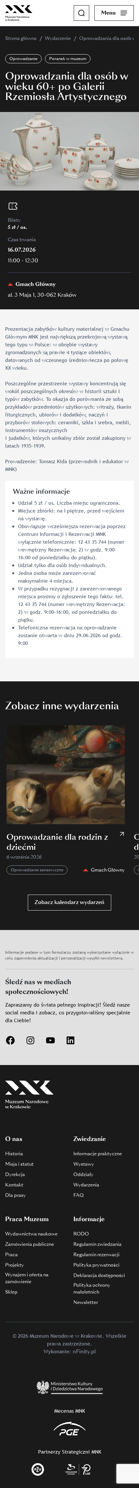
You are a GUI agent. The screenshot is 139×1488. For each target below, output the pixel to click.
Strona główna (21, 38)
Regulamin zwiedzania (97, 1244)
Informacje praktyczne (97, 1153)
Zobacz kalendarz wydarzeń (69, 902)
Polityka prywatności (96, 1265)
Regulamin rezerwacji (96, 1254)
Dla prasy (15, 1195)
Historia (14, 1153)
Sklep (11, 1292)
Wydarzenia (86, 1185)
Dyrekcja (15, 1174)
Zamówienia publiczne (29, 1244)
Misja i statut (19, 1164)
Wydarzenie (58, 38)
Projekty (14, 1265)
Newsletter (85, 1302)
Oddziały (83, 1174)
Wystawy (83, 1164)
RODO (81, 1234)
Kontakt (14, 1185)
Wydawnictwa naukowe (31, 1234)
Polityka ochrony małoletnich (91, 1288)
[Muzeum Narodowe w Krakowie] (18, 12)
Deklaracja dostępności (99, 1275)
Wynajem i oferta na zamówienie (26, 1278)
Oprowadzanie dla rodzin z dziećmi (57, 842)
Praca (11, 1254)
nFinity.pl (84, 1351)
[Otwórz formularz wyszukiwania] (81, 13)
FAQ (78, 1195)
